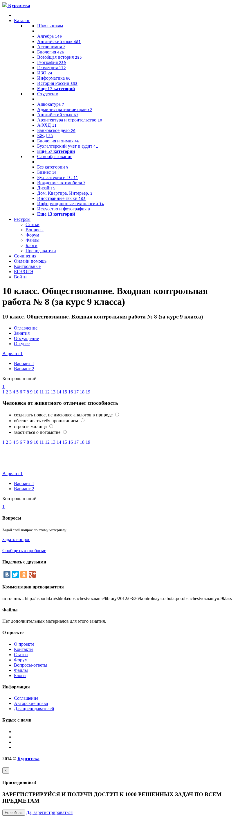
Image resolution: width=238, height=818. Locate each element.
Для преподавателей (34, 708)
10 (36, 391)
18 (83, 391)
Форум (32, 234)
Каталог (22, 20)
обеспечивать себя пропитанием (46, 420)
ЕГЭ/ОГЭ (23, 271)
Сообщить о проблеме (24, 550)
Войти (20, 276)
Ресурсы (22, 219)
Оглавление (25, 327)
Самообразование (54, 156)
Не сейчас (14, 812)
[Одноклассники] (23, 574)
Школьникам (50, 25)
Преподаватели (41, 250)
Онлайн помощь (30, 261)
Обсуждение (26, 338)
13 (54, 391)
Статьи (32, 224)
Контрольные (27, 266)
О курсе (22, 343)
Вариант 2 (24, 368)
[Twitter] (15, 574)
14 (59, 391)
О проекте (24, 644)
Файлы (32, 240)
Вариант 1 (12, 353)
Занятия (22, 333)
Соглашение (26, 698)
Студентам (47, 93)
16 (71, 391)
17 (77, 391)
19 (88, 391)
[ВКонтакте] (6, 574)
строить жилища (31, 426)
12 (48, 391)
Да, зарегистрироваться (49, 812)
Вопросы (35, 229)
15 (65, 391)
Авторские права (31, 703)
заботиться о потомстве (38, 432)
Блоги (31, 245)
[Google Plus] (32, 574)
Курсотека (28, 758)
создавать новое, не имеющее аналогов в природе (64, 414)
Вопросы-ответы (30, 665)
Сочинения (25, 255)
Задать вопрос (16, 539)
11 (42, 391)
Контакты (23, 649)
